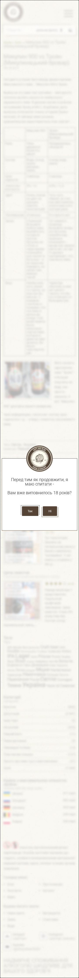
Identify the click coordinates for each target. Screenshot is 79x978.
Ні (49, 511)
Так (30, 511)
